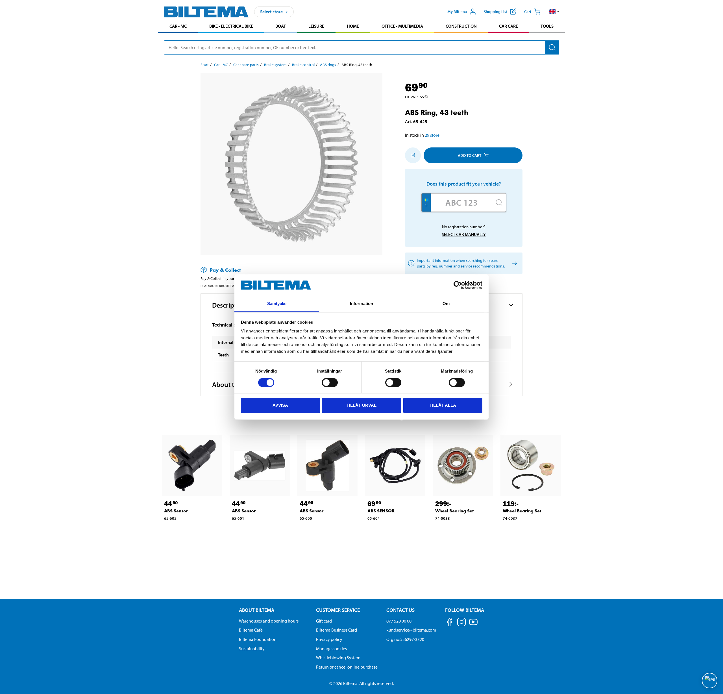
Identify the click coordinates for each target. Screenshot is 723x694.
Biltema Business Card (336, 630)
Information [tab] (361, 303)
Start (205, 64)
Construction (461, 26)
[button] (554, 11)
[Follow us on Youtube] (473, 624)
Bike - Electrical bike (231, 26)
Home (353, 26)
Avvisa (280, 405)
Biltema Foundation (257, 639)
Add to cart (469, 155)
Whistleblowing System (338, 657)
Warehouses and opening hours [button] (269, 621)
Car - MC (178, 26)
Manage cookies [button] (331, 648)
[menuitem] (178, 26)
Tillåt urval (361, 405)
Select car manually (464, 234)
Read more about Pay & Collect (227, 286)
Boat (280, 26)
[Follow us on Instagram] (461, 622)
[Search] (552, 47)
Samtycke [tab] (277, 303)
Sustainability (252, 648)
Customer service (338, 610)
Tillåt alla (443, 405)
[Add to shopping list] (413, 155)
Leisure (316, 26)
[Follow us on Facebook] (449, 622)
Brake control (303, 64)
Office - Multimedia (402, 26)
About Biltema (256, 610)
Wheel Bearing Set (454, 511)
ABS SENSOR (381, 511)
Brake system (275, 64)
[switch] (330, 382)
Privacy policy (329, 639)
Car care (508, 26)
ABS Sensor (176, 511)
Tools (547, 26)
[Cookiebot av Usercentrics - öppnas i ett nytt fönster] (457, 285)
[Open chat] (710, 681)
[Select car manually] (514, 263)
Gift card (324, 621)
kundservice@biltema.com (411, 630)
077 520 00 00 (398, 621)
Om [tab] (446, 303)
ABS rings (328, 64)
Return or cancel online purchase (347, 667)
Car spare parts (246, 64)
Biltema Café (251, 630)
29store (432, 135)
